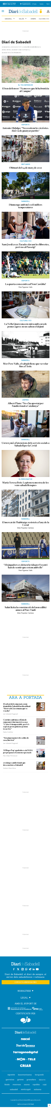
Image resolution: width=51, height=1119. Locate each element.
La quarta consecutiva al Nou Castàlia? (25, 284)
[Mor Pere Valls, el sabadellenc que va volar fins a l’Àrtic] (25, 344)
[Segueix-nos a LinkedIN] (34, 969)
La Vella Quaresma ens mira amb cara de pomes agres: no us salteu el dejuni (25, 325)
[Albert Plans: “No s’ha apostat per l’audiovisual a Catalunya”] (25, 384)
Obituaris (25, 164)
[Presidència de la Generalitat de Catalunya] (19, 1008)
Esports (25, 124)
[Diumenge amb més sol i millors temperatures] (25, 185)
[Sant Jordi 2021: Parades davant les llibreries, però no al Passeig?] (25, 225)
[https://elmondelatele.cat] (25, 1060)
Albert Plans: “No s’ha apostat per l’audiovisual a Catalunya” (26, 404)
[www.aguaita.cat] (11, 1075)
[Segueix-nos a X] (18, 969)
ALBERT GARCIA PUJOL (20, 50)
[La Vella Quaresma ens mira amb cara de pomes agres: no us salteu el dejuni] (25, 304)
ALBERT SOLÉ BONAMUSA (11, 53)
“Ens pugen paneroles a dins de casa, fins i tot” (16, 739)
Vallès (23, 18)
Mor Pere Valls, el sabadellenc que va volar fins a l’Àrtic (25, 365)
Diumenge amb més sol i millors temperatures (25, 206)
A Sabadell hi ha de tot (12, 47)
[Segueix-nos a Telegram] (30, 969)
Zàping (25, 400)
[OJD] (25, 1020)
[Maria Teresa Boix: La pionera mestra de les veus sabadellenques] (25, 463)
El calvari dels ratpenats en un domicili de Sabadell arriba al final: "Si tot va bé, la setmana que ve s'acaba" (17, 707)
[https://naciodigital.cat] (25, 1039)
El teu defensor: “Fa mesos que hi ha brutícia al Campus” (25, 89)
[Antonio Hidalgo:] (25, 108)
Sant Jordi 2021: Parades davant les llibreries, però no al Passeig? (25, 245)
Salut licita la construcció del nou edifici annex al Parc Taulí (25, 608)
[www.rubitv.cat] (45, 1085)
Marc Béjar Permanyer (10, 755)
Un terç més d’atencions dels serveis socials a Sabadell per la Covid (25, 444)
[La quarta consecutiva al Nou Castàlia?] (25, 264)
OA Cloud (31, 1104)
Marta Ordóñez (8, 732)
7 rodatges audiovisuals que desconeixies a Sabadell (14, 764)
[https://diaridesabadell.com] (25, 1032)
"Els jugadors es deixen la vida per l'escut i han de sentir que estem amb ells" (25, 566)
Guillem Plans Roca (9, 768)
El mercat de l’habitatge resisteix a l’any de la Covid (25, 523)
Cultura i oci (44, 18)
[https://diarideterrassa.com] (25, 1046)
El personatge (25, 479)
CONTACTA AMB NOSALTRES (25, 982)
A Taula (34, 4)
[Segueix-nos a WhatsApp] (26, 969)
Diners (33, 18)
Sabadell (10, 18)
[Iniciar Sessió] (48, 11)
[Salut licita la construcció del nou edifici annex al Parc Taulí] (25, 588)
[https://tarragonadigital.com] (25, 1053)
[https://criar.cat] (25, 1066)
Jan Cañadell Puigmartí (10, 714)
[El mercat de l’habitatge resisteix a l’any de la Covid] (25, 503)
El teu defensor (25, 85)
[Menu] (3, 11)
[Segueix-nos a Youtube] (37, 969)
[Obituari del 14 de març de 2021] (25, 148)
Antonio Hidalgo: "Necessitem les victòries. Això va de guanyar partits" (25, 129)
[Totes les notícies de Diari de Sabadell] (25, 11)
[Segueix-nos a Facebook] (14, 969)
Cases (41, 4)
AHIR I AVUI (6, 50)
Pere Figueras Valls (25, 287)
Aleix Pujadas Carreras (25, 527)
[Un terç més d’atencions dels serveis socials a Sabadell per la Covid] (25, 423)
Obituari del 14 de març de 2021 (25, 167)
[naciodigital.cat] (25, 1075)
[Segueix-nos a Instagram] (22, 969)
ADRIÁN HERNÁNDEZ (31, 47)
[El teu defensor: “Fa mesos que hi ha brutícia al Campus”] (25, 69)
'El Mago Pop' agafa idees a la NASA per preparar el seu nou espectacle (18, 751)
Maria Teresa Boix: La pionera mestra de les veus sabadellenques (25, 484)
